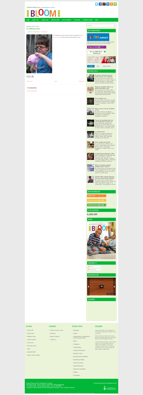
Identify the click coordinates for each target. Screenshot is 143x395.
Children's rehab (77, 353)
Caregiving (76, 344)
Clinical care (30, 333)
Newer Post (29, 81)
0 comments (44, 32)
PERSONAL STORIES (87, 20)
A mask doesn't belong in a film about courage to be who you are (105, 154)
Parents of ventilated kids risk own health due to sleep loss (104, 121)
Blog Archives (107, 66)
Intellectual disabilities (79, 369)
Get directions (60, 384)
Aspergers (76, 330)
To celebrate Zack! (33, 29)
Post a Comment (32, 91)
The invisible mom (100, 98)
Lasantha (71, 393)
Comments (92, 269)
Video (28, 349)
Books (75, 341)
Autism (75, 333)
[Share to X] (31, 77)
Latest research (31, 339)
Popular (91, 66)
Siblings (75, 372)
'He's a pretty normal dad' (102, 142)
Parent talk (30, 330)
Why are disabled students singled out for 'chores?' (103, 165)
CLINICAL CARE (45, 20)
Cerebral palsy (77, 347)
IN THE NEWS (77, 20)
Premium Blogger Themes (80, 393)
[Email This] (27, 77)
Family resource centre (56, 330)
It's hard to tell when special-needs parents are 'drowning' (103, 76)
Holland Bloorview (78, 366)
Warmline (52, 333)
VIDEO (96, 20)
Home (28, 20)
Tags (98, 66)
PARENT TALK (35, 20)
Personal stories (31, 346)
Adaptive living (31, 336)
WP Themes (58, 393)
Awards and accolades (33, 355)
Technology (76, 375)
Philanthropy (36, 32)
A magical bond (100, 131)
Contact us (53, 339)
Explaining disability (78, 359)
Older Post (81, 81)
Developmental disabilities (80, 356)
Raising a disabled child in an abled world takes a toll (104, 87)
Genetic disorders (78, 363)
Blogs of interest (54, 336)
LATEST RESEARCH (66, 20)
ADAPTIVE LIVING (55, 20)
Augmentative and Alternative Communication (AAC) (81, 337)
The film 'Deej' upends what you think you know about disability (104, 177)
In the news (30, 342)
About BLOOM (31, 352)
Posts (91, 266)
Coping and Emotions (79, 350)
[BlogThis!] (29, 77)
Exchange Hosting (90, 393)
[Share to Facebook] (33, 77)
